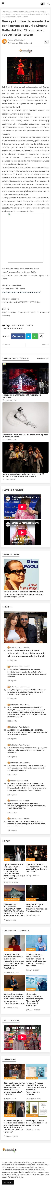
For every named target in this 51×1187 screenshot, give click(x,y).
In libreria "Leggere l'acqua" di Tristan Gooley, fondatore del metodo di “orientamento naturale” (36, 1088)
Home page (7, 12)
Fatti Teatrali (18, 325)
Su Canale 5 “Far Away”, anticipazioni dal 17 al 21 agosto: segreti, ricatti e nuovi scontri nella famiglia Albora (26, 768)
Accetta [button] (7, 1182)
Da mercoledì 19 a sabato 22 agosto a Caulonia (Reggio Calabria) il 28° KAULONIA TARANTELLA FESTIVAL (26, 805)
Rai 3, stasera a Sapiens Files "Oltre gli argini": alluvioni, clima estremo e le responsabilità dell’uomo (27, 750)
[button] (48, 3)
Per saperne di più (15, 1177)
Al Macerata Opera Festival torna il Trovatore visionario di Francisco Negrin (36, 907)
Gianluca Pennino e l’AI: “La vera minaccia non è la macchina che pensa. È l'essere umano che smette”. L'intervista (14, 1088)
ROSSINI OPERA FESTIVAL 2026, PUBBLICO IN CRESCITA (21, 396)
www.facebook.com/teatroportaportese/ (21, 292)
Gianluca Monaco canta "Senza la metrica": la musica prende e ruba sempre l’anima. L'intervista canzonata (36, 960)
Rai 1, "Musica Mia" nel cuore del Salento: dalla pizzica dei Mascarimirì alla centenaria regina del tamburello (26, 653)
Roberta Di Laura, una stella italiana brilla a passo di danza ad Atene (25, 436)
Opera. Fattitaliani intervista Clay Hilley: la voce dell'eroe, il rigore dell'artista (36, 867)
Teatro (29, 325)
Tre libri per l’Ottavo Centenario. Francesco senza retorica (36, 1122)
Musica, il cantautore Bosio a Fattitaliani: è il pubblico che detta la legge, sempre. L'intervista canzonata (14, 998)
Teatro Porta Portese (21, 12)
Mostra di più (43, 358)
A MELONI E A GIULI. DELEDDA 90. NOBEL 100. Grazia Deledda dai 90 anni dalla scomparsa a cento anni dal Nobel (27, 732)
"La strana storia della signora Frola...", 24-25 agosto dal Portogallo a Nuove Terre (23, 475)
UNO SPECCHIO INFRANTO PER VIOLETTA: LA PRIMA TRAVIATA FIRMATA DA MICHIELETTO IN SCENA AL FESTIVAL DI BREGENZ (14, 910)
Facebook (19, 336)
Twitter (28, 336)
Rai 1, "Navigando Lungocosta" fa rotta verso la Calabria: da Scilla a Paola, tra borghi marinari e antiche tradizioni (26, 692)
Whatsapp (35, 336)
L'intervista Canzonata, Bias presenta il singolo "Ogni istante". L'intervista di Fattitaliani (34, 1000)
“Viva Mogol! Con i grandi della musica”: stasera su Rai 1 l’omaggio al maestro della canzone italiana (26, 823)
